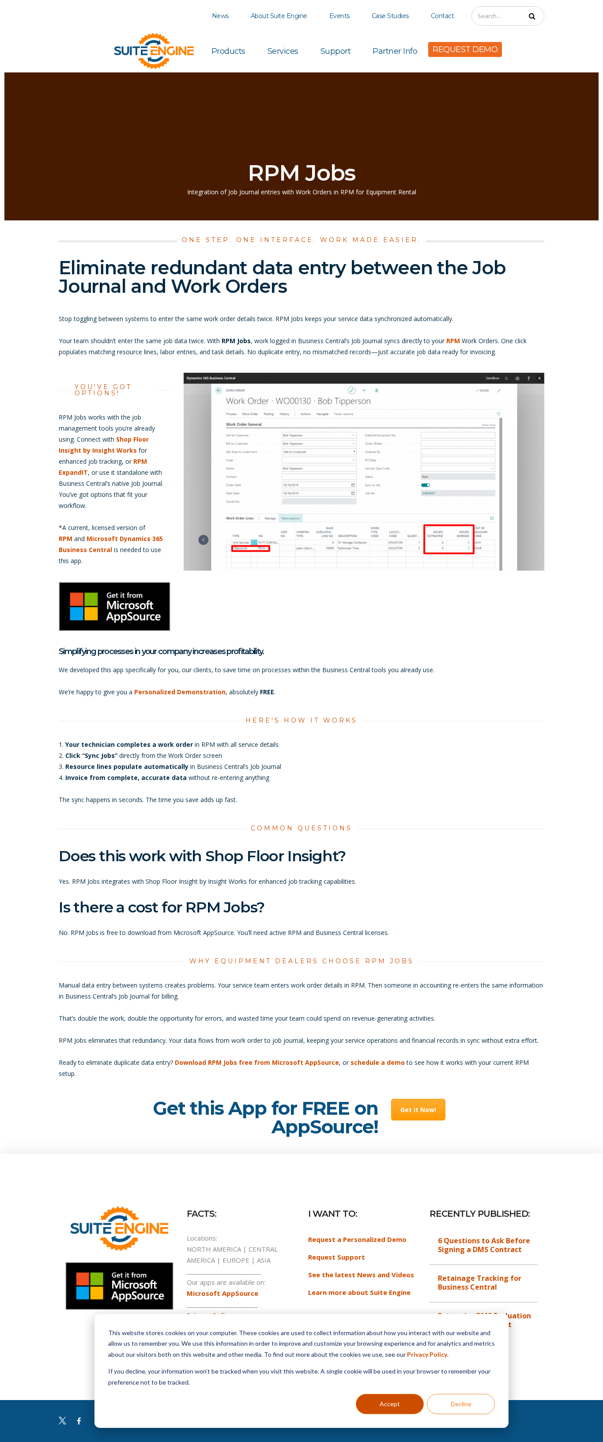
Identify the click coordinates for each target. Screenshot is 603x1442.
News (220, 16)
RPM (453, 341)
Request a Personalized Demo (357, 1239)
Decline (461, 1404)
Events (339, 16)
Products (228, 51)
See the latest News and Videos (361, 1274)
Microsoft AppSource (222, 1293)
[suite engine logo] (154, 50)
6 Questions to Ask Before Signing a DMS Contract (484, 1245)
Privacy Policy (427, 1354)
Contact (442, 16)
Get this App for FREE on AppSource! (265, 1117)
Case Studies (390, 16)
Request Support (336, 1257)
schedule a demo (377, 1062)
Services (283, 51)
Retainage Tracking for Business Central (479, 1282)
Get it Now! (418, 1109)
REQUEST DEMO (465, 49)
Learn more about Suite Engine (359, 1292)
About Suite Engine (279, 16)
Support (335, 51)
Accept (390, 1404)
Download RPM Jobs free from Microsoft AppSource (257, 1062)
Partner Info (395, 51)
